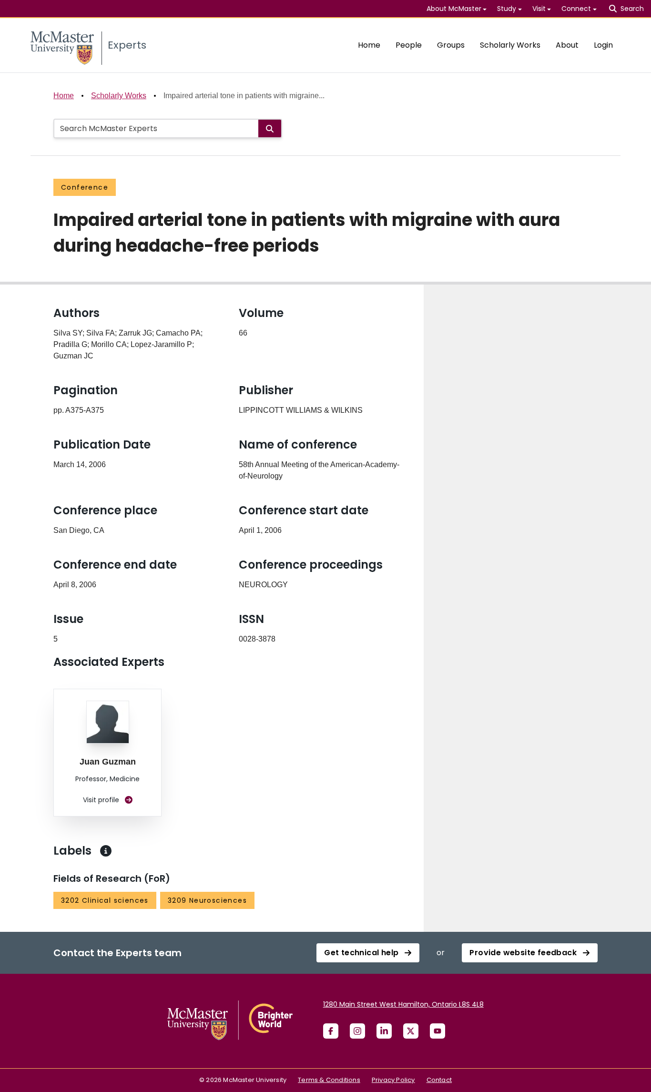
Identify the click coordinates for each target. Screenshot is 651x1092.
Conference (84, 187)
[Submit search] (269, 128)
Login (603, 45)
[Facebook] (330, 1031)
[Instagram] (357, 1031)
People (409, 45)
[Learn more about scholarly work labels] (106, 851)
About (567, 45)
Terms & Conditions (329, 1079)
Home (369, 45)
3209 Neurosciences (207, 900)
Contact (439, 1079)
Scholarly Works (510, 45)
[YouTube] (437, 1031)
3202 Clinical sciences (105, 900)
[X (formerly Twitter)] (410, 1031)
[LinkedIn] (384, 1031)
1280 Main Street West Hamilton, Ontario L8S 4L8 (403, 1004)
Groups (451, 45)
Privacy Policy (393, 1079)
